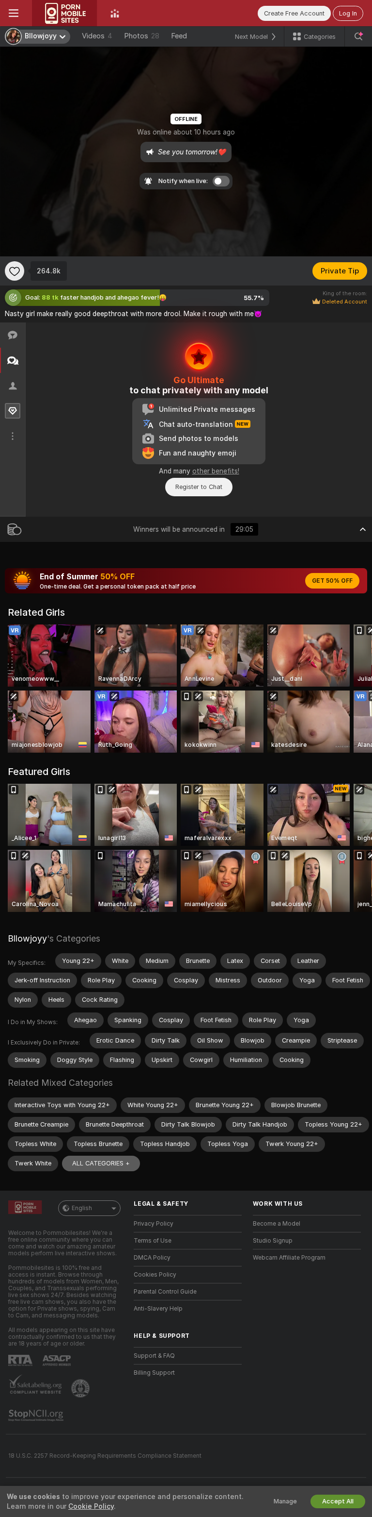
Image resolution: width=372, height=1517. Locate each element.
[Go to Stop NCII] (36, 1415)
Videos (97, 36)
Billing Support (154, 1372)
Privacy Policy (153, 1223)
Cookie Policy (91, 1506)
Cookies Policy (155, 1274)
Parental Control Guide (165, 1291)
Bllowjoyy (27, 938)
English (82, 1208)
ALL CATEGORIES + (101, 1163)
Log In (348, 13)
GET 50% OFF (332, 580)
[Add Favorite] (14, 271)
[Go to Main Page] (64, 13)
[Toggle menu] (13, 13)
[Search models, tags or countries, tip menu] (358, 36)
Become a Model (276, 1223)
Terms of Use (152, 1240)
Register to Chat (198, 486)
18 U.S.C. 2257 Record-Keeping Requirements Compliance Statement (105, 1455)
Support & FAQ (154, 1355)
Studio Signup (273, 1240)
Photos (141, 36)
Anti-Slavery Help (158, 1308)
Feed (179, 36)
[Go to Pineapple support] (81, 1388)
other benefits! (215, 471)
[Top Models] (115, 13)
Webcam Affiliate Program (289, 1257)
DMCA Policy (152, 1257)
